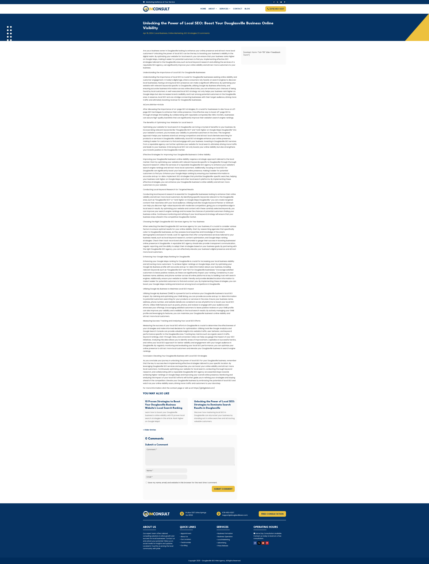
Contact (237, 9)
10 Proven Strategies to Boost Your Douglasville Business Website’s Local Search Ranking (163, 404)
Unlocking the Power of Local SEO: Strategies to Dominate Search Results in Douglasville (214, 404)
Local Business (161, 33)
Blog (247, 9)
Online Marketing (175, 33)
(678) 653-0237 (276, 9)
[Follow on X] (277, 2)
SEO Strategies (190, 33)
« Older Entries (149, 430)
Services (224, 9)
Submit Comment (223, 488)
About (211, 9)
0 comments (204, 33)
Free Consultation (272, 513)
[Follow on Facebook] (274, 2)
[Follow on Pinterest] (284, 2)
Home (203, 9)
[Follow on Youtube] (281, 2)
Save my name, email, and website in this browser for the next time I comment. (182, 482)
